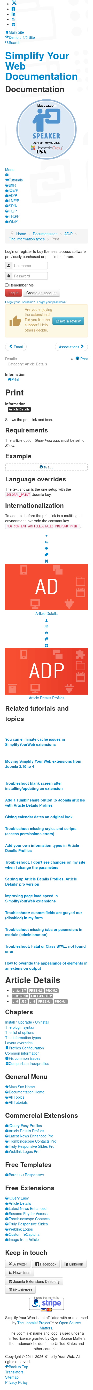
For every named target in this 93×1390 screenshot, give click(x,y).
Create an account (41, 292)
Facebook (48, 1264)
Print (83, 358)
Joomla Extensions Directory (36, 1281)
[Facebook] (13, 8)
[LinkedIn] (13, 14)
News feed (21, 1272)
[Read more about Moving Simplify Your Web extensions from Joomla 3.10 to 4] (46, 750)
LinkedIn (76, 1264)
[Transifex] (46, 541)
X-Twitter (19, 1264)
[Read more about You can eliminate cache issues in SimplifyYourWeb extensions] (46, 728)
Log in (14, 292)
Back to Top (18, 1366)
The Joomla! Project (33, 1322)
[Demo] (46, 547)
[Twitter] (14, 3)
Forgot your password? (51, 302)
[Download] (46, 535)
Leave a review (68, 320)
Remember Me (21, 285)
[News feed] (13, 19)
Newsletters (22, 1289)
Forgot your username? (20, 302)
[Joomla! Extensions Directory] (13, 24)
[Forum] (46, 554)
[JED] (46, 560)
